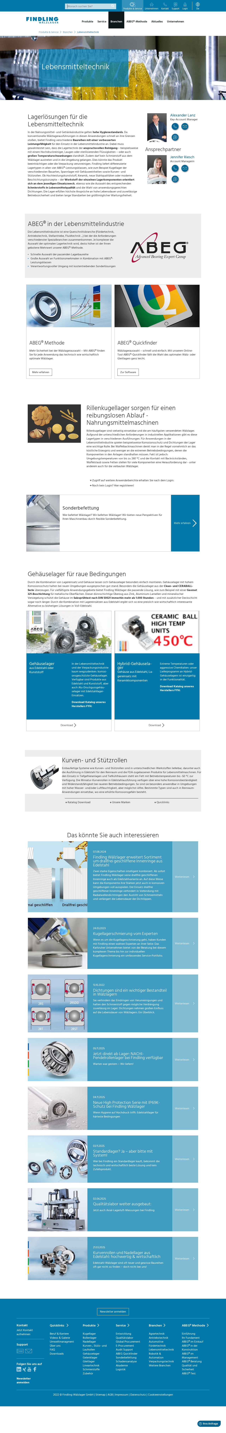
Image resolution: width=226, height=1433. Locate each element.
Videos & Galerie (60, 1337)
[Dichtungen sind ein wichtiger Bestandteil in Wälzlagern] (58, 1031)
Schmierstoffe (91, 1369)
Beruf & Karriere (59, 1333)
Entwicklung (123, 1333)
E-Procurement (125, 1345)
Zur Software (128, 372)
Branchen (155, 1325)
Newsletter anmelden (113, 1311)
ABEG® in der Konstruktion (190, 1347)
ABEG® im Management (190, 1355)
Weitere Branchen (160, 1365)
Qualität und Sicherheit (189, 1367)
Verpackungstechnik (161, 1361)
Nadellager (89, 1341)
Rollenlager (89, 1337)
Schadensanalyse (126, 1361)
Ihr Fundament (191, 1337)
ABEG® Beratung (192, 1361)
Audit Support (124, 1349)
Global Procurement (128, 1341)
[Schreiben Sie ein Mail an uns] (28, 1353)
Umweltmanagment (62, 1341)
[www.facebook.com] (34, 1370)
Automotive (156, 1341)
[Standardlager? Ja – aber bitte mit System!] (58, 1181)
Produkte (89, 1325)
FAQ (52, 1349)
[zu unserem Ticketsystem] (20, 1353)
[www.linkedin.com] (19, 1370)
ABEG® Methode (193, 1325)
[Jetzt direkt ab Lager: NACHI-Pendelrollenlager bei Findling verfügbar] (58, 1080)
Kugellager (89, 1333)
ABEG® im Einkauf (192, 1341)
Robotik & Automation (156, 1355)
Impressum (121, 1394)
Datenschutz (138, 1394)
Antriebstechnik (158, 1337)
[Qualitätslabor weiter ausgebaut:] (58, 1230)
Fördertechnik (157, 1345)
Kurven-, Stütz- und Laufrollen (95, 1347)
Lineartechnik (91, 1365)
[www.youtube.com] (29, 1370)
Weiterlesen (182, 877)
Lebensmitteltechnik (161, 1349)
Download (67, 725)
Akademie (122, 1365)
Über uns (55, 1345)
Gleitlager (89, 1361)
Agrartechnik (157, 1333)
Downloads (57, 1353)
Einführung (188, 1333)
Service (121, 1325)
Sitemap (100, 1394)
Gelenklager (90, 1357)
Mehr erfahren (40, 372)
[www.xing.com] (24, 1370)
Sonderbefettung (126, 1357)
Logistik (121, 1369)
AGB (110, 1394)
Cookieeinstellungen (160, 1394)
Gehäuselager (91, 1353)
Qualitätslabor (124, 1337)
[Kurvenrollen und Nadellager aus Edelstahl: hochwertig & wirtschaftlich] (58, 1279)
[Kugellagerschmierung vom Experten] (58, 968)
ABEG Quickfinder (126, 1353)
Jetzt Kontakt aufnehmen (25, 1332)
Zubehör (88, 1373)
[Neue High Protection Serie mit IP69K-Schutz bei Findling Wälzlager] (58, 1129)
